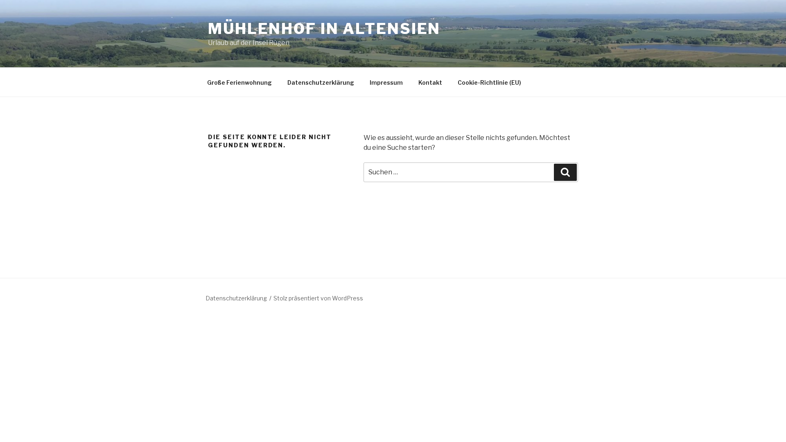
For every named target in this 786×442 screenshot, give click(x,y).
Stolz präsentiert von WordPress (318, 298)
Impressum (386, 82)
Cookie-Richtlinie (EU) (489, 82)
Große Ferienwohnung (239, 82)
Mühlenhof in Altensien (324, 29)
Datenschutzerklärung (320, 82)
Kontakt (430, 82)
